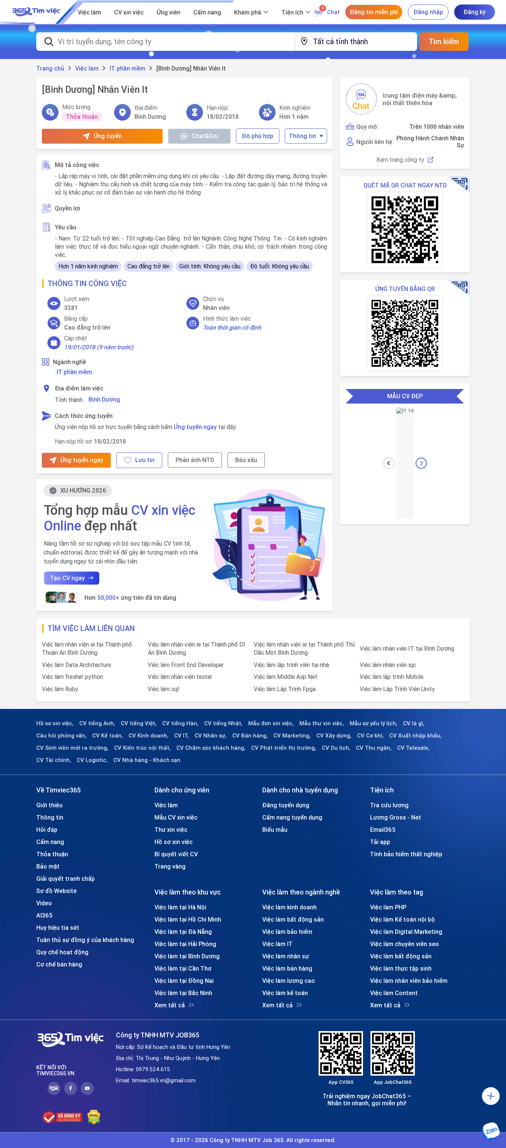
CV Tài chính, (53, 760)
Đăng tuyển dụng (285, 805)
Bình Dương (104, 399)
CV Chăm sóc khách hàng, (211, 748)
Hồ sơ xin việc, (55, 723)
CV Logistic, (92, 760)
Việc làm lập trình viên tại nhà (291, 664)
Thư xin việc (170, 829)
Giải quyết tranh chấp (65, 878)
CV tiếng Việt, (139, 723)
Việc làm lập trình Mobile (391, 676)
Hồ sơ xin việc (173, 841)
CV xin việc (129, 12)
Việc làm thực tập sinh (401, 968)
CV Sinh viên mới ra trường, (72, 748)
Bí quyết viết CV (176, 854)
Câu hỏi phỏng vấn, (61, 735)
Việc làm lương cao (288, 980)
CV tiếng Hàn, (180, 723)
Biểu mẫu (274, 829)
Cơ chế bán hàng (59, 964)
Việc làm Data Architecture (76, 664)
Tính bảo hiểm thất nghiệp (406, 854)
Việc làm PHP (388, 907)
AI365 (44, 915)
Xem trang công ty (400, 159)
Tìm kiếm (444, 41)
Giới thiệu (49, 805)
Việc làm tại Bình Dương (187, 956)
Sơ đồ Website (56, 890)
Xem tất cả (169, 1005)
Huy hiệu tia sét (57, 927)
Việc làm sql (163, 689)
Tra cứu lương (389, 805)
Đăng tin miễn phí (374, 12)
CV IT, (181, 735)
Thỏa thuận (52, 854)
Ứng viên (168, 12)
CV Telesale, (413, 748)
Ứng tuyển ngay (195, 427)
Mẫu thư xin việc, (321, 723)
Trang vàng (170, 866)
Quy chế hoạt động (62, 952)
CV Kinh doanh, (149, 735)
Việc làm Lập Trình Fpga (285, 689)
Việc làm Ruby (60, 689)
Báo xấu (246, 460)
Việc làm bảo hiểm (287, 931)
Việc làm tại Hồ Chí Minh (187, 919)
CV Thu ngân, (374, 748)
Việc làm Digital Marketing (406, 931)
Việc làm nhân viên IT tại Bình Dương (407, 648)
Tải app (380, 841)
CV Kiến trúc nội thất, (142, 748)
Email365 (383, 829)
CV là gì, (414, 723)
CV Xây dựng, (334, 735)
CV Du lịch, (336, 748)
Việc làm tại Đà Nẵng (183, 931)
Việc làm (89, 12)
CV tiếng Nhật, (223, 723)
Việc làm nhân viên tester (180, 676)
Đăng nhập (428, 12)
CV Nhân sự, (210, 735)
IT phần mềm (74, 372)
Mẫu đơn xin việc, (271, 723)
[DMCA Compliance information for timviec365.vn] (93, 1117)
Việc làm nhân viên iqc (388, 664)
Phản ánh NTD (195, 460)
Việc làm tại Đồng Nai (184, 980)
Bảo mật (48, 866)
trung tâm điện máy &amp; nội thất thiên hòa (420, 99)
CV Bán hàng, (250, 735)
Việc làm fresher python (72, 676)
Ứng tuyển (108, 136)
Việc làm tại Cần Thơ (183, 968)
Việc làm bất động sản (293, 919)
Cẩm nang (207, 12)
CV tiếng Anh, (97, 723)
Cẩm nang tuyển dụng (292, 817)
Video (44, 903)
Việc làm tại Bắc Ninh (183, 993)
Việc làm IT (277, 944)
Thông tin (302, 136)
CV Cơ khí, (370, 735)
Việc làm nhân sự (285, 956)
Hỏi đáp (46, 829)
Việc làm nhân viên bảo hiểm (408, 980)
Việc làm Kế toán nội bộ (402, 919)
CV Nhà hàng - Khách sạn (146, 760)
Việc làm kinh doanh (289, 907)
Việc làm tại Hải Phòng (185, 944)
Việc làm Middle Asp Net (285, 676)
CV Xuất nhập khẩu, (415, 735)
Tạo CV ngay (67, 578)
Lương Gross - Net (395, 817)
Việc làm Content (394, 993)
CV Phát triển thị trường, (283, 748)
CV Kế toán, (107, 735)
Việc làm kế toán (285, 993)
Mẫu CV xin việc (175, 817)
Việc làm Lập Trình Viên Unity (397, 689)
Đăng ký (474, 12)
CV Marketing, (292, 735)
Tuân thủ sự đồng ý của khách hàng (85, 939)
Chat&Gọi (205, 136)
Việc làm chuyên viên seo (404, 944)
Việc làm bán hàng (287, 968)
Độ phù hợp (257, 136)
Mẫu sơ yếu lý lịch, (373, 723)
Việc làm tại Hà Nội (180, 907)
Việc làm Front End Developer (186, 664)
